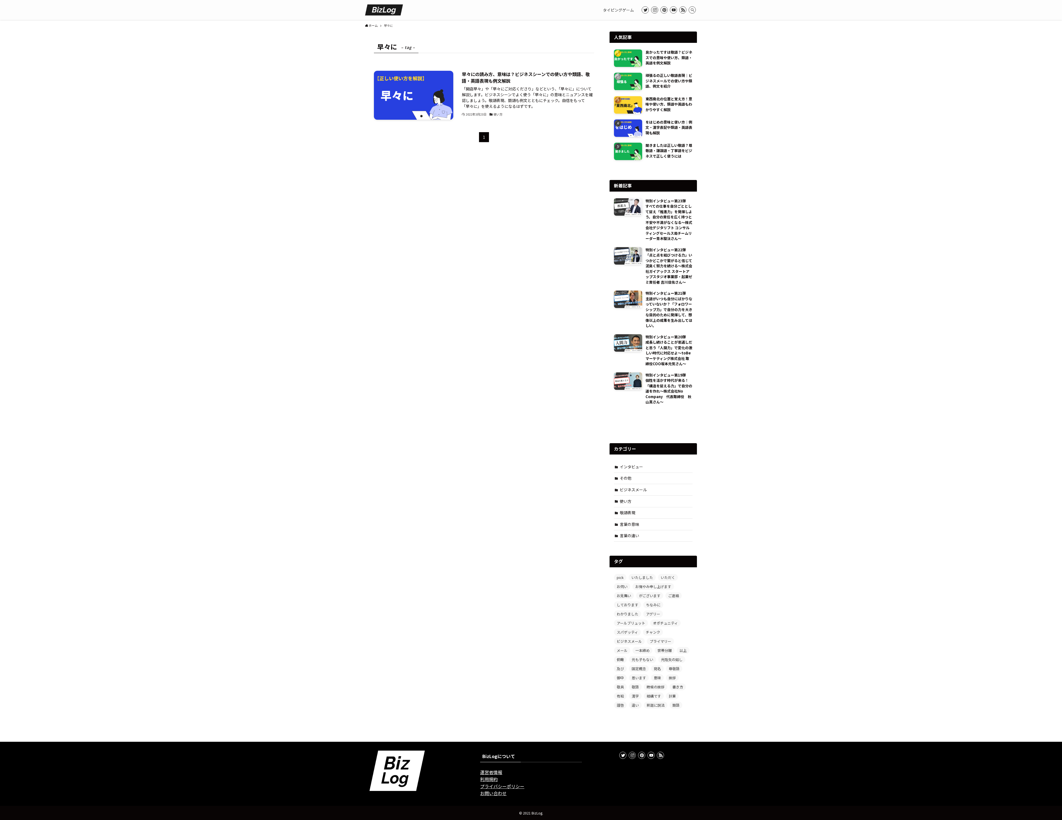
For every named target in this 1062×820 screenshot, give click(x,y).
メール (622, 650)
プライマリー (660, 641)
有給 (620, 696)
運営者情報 (491, 772)
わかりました (627, 614)
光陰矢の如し (672, 659)
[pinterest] (664, 10)
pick (620, 577)
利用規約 (489, 779)
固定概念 (639, 668)
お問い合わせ (493, 793)
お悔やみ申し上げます (653, 586)
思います (639, 677)
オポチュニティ (665, 623)
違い (635, 705)
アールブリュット (631, 623)
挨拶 (672, 677)
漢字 (635, 696)
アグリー (653, 614)
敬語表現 (627, 512)
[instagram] (654, 10)
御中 (620, 677)
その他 (625, 478)
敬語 (635, 687)
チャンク (653, 632)
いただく (668, 577)
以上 (683, 650)
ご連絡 (673, 595)
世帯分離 (664, 650)
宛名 (657, 668)
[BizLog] (384, 9)
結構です (654, 696)
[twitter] (645, 10)
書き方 (677, 687)
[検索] (692, 10)
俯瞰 (620, 659)
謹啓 (620, 705)
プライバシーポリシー (502, 786)
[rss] (682, 10)
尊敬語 (674, 668)
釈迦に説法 (656, 705)
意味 (657, 677)
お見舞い (624, 595)
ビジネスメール (633, 489)
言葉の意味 (629, 524)
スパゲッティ (627, 632)
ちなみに (653, 604)
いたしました (642, 577)
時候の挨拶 (656, 687)
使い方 (625, 501)
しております (627, 604)
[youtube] (673, 10)
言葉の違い (629, 535)
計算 (672, 696)
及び (620, 668)
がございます (649, 595)
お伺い (622, 586)
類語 (676, 705)
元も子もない (642, 659)
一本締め (642, 650)
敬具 (620, 687)
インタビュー (631, 466)
